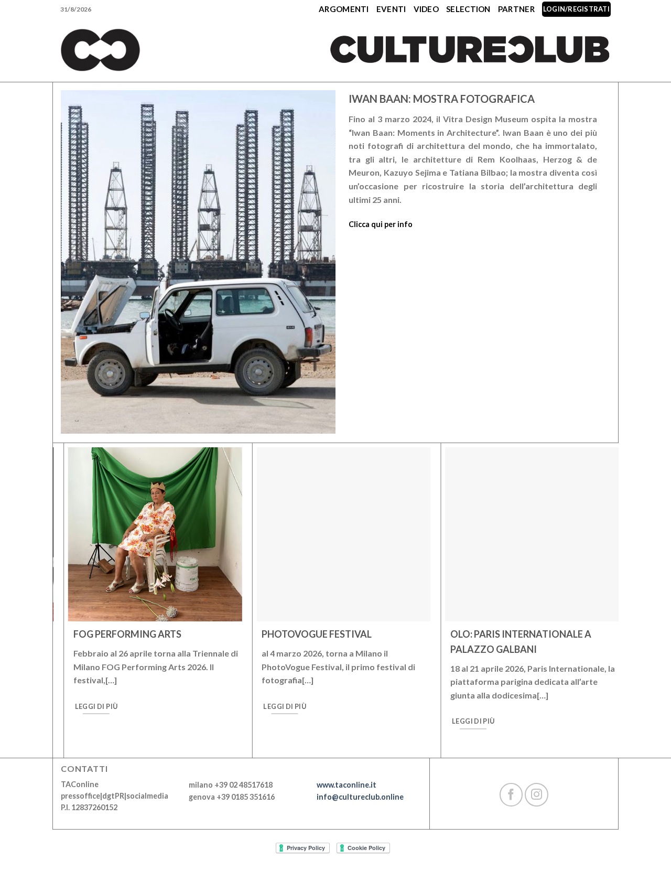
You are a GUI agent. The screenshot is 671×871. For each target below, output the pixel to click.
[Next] (597, 611)
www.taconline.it (346, 784)
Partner (516, 9)
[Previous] (74, 611)
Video (426, 9)
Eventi (391, 9)
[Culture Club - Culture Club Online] (100, 50)
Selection (468, 9)
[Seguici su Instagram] (536, 795)
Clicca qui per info (381, 224)
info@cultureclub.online (360, 796)
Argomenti (344, 9)
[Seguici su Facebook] (511, 795)
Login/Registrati (576, 9)
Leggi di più (85, 706)
